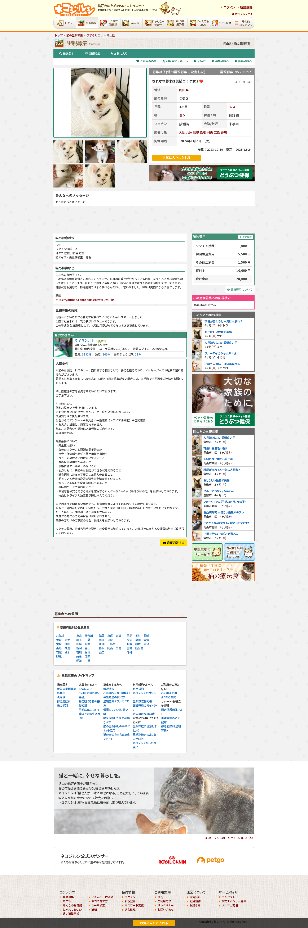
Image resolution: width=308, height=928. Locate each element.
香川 (224, 132)
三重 (87, 661)
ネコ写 (67, 901)
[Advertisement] (154, 220)
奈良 (110, 640)
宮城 (59, 644)
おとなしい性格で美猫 (218, 332)
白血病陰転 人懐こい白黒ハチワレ (223, 512)
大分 (146, 644)
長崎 (129, 644)
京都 (110, 636)
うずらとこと (85, 340)
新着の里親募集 (66, 689)
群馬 (59, 656)
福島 (67, 648)
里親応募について (89, 710)
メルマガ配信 (230, 905)
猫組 (94, 909)
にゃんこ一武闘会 (102, 897)
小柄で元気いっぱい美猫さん (222, 364)
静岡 (87, 656)
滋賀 (101, 636)
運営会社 (195, 897)
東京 (79, 636)
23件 (138, 354)
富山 (87, 648)
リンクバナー (166, 905)
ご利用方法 (164, 901)
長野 (87, 644)
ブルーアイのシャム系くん (220, 353)
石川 (79, 652)
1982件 (86, 354)
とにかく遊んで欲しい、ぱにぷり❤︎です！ (226, 523)
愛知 (79, 661)
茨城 (59, 652)
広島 (217, 132)
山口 (101, 652)
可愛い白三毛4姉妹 (215, 448)
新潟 (79, 648)
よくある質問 (168, 697)
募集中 (61, 693)
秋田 (67, 644)
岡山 (210, 132)
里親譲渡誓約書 (142, 701)
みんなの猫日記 (72, 905)
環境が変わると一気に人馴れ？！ (224, 321)
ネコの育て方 (99, 901)
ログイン (229, 7)
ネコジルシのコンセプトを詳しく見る (231, 838)
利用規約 (138, 689)
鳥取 (196, 132)
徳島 (129, 636)
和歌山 (103, 644)
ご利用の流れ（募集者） (116, 693)
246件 (106, 354)
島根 (203, 132)
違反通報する (176, 542)
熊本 (138, 644)
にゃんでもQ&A (72, 909)
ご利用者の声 (148, 61)
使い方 (201, 61)
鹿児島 (139, 648)
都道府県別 (64, 701)
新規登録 (246, 7)
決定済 (61, 697)
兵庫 (189, 132)
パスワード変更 (134, 905)
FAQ (160, 897)
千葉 (87, 640)
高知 (129, 640)
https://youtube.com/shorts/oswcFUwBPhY (85, 300)
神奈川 (89, 636)
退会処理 (130, 909)
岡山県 (184, 90)
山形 (59, 648)
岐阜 (79, 656)
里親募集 (68, 897)
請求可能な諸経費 (144, 714)
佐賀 (146, 640)
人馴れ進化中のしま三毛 (218, 459)
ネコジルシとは (243, 14)
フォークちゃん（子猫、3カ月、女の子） (224, 502)
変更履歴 (247, 237)
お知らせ (195, 905)
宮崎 (129, 648)
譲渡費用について (241, 289)
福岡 (138, 640)
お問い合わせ (166, 909)
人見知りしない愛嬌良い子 (220, 343)
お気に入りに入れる (154, 923)
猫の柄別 (62, 705)
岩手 (67, 640)
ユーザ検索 (98, 905)
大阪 (182, 132)
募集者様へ (222, 61)
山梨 (79, 644)
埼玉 (79, 640)
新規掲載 (94, 53)
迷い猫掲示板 (71, 913)
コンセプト (228, 897)
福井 (87, 652)
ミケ (182, 115)
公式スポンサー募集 (234, 901)
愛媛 (146, 636)
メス (232, 106)
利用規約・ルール (177, 61)
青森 (59, 640)
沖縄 (129, 652)
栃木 (67, 652)
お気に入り (121, 53)
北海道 (60, 636)
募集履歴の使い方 (114, 697)
